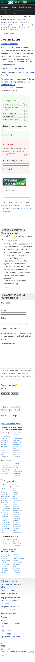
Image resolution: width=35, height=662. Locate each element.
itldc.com (3, 572)
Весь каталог (21, 19)
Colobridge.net (22, 22)
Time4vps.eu (16, 514)
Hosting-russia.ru (5, 524)
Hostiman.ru (4, 444)
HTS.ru (3, 448)
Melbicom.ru (16, 492)
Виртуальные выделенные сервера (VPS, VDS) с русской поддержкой (17, 208)
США (3, 626)
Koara (14, 490)
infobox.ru (16, 541)
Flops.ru (3, 543)
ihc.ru (2, 450)
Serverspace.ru (17, 510)
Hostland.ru (4, 446)
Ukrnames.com (17, 473)
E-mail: (4, 310)
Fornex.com (4, 516)
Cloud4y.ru (4, 541)
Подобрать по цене (25, 7)
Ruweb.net (16, 506)
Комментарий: (8, 344)
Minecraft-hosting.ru (18, 558)
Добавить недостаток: (13, 160)
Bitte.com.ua (4, 464)
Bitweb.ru (4, 27)
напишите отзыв (8, 85)
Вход (13, 13)
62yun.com (4, 494)
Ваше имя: (5, 303)
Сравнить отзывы (8, 590)
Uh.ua (14, 469)
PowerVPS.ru (17, 500)
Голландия (15, 623)
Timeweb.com (17, 446)
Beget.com (13, 27)
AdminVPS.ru (5, 496)
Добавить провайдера (10, 424)
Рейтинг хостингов (9, 581)
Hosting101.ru (5, 7)
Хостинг (3, 17)
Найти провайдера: (9, 416)
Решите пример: (9, 385)
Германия (5, 623)
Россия (4, 617)
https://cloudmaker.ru (9, 44)
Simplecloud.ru (16, 25)
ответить (6, 287)
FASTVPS (24, 27)
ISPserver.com (5, 452)
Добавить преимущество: (15, 126)
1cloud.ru (3, 489)
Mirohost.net (16, 465)
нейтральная (8, 333)
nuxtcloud (15, 496)
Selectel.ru (4, 25)
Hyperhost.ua (17, 464)
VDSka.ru (15, 520)
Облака (31, 17)
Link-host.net (4, 456)
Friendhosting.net (6, 467)
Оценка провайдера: (10, 328)
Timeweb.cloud (17, 568)
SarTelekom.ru (17, 564)
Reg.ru (15, 436)
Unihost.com (16, 570)
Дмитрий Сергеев (8, 649)
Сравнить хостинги (19, 10)
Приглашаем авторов (10, 637)
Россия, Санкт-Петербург (11, 205)
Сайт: (3, 318)
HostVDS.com (5, 528)
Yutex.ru (15, 454)
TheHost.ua (16, 467)
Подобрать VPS (6, 10)
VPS (9, 17)
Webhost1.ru (16, 448)
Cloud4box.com (5, 508)
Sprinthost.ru (16, 444)
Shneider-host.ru (17, 438)
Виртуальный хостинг (10, 598)
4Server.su (4, 492)
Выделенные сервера (8, 19)
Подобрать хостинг (9, 584)
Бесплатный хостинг (10, 613)
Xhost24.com (17, 528)
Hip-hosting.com (5, 522)
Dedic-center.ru (5, 564)
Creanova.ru (4, 562)
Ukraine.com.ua (17, 471)
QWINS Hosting (17, 562)
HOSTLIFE (11, 22)
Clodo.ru (3, 504)
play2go (15, 498)
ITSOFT (15, 554)
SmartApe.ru (16, 440)
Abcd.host (4, 556)
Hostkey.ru (4, 526)
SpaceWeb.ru (17, 442)
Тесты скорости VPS (20, 17)
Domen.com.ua (5, 465)
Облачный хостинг (9, 610)
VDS (3, 601)
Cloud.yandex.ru (5, 506)
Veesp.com (16, 522)
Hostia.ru (3, 442)
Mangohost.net (17, 556)
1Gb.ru (3, 434)
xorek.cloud (16, 452)
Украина (4, 620)
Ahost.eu (3, 498)
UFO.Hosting (16, 518)
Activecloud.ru (5, 539)
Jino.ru (3, 454)
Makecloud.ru (17, 543)
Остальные (16, 456)
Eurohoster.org (5, 510)
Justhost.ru (16, 489)
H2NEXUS (4, 520)
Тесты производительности (14, 68)
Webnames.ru (17, 450)
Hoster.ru (27, 25)
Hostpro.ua (4, 471)
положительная (24, 333)
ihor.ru (2, 532)
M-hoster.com (17, 432)
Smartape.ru (16, 566)
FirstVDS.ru (4, 514)
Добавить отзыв (8, 33)
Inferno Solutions (18, 487)
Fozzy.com (4, 438)
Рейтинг (14, 7)
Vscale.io (4, 29)
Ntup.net (15, 560)
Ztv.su (15, 530)
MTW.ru (15, 494)
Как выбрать (5, 13)
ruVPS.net (16, 504)
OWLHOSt (16, 434)
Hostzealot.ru (4, 570)
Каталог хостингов (9, 593)
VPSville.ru (16, 524)
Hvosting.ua (4, 473)
